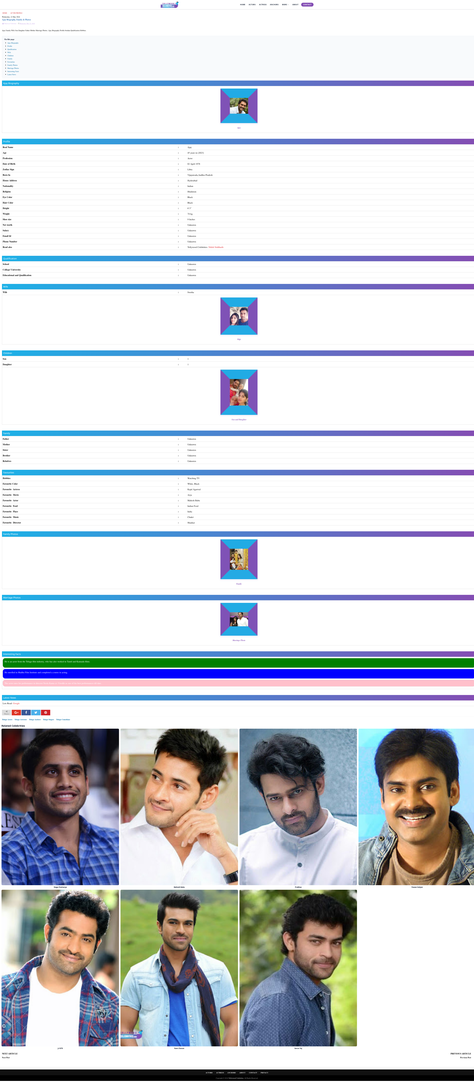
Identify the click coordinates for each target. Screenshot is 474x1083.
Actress (220, 1072)
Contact (253, 1072)
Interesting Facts (13, 71)
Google (16, 703)
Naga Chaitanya (60, 887)
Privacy (264, 1072)
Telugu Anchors (35, 719)
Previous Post (465, 1057)
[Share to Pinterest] (45, 712)
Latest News (11, 74)
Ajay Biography (13, 43)
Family (9, 58)
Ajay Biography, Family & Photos (16, 19)
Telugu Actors (7, 719)
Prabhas (298, 887)
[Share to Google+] (16, 712)
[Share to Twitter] (35, 712)
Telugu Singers (48, 719)
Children (10, 55)
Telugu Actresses (21, 719)
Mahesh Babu (179, 887)
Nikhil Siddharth (215, 247)
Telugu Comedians (63, 719)
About (242, 1072)
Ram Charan (179, 1048)
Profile (9, 46)
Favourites (11, 62)
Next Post (6, 1057)
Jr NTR (60, 1048)
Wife (9, 52)
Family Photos (12, 65)
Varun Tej (298, 1048)
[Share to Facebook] (26, 712)
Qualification (11, 49)
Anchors (231, 1072)
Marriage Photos (13, 68)
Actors (209, 1072)
